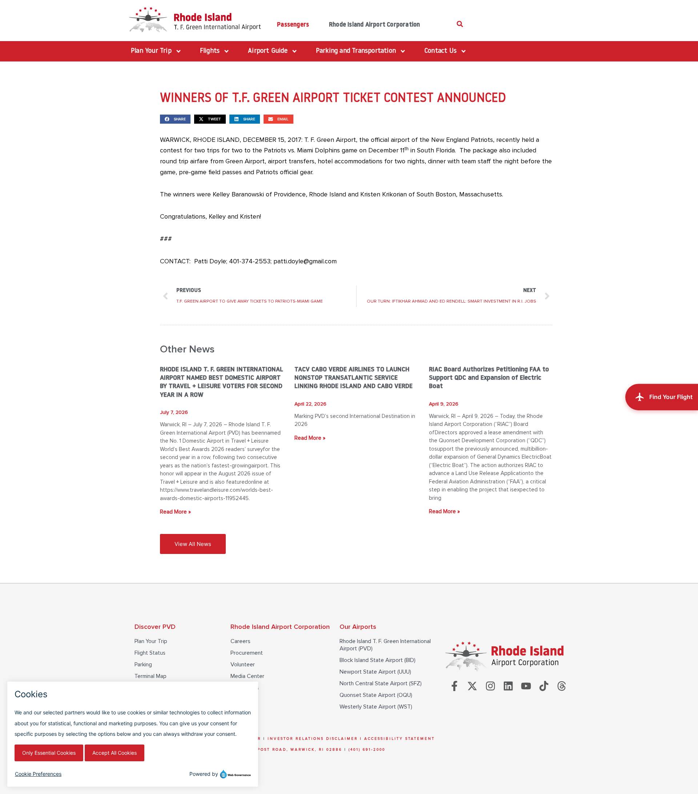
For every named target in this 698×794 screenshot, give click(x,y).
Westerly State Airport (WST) (376, 706)
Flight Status (150, 653)
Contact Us (244, 687)
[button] (460, 23)
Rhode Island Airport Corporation (374, 25)
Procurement (246, 653)
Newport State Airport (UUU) (375, 671)
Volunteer (242, 664)
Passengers (293, 25)
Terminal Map (151, 676)
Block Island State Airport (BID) (378, 660)
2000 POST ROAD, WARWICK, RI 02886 (292, 749)
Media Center (247, 676)
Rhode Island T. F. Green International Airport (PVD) (385, 645)
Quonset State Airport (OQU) (376, 695)
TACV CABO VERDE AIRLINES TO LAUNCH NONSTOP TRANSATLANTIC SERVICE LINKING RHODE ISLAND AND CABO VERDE (353, 378)
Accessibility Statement (399, 739)
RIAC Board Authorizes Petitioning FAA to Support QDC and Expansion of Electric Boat (489, 378)
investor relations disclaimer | (316, 739)
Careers (240, 641)
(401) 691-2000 (367, 749)
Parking (143, 664)
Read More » (175, 511)
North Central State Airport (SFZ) (381, 683)
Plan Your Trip (151, 641)
